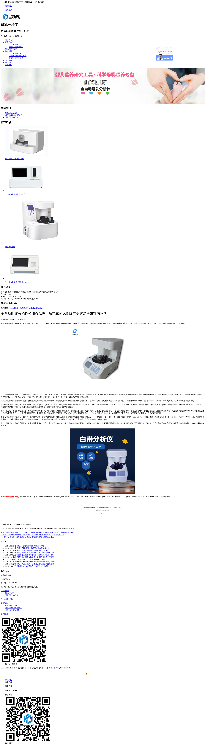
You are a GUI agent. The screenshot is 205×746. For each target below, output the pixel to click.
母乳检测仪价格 (11, 49)
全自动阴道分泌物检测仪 (29, 532)
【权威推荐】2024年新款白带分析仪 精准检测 (30, 566)
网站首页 (8, 40)
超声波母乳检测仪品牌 (17, 56)
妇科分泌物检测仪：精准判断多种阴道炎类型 (30, 559)
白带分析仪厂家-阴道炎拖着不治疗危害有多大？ (31, 548)
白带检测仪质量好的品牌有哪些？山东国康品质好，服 (33, 553)
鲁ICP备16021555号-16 (62, 668)
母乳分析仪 (9, 42)
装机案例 (8, 60)
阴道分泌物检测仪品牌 (65, 532)
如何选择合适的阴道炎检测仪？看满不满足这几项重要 (33, 557)
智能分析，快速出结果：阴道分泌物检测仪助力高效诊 (33, 564)
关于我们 (8, 62)
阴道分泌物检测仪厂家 (47, 532)
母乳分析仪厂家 (15, 53)
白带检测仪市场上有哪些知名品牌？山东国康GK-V (32, 550)
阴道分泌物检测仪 (16, 47)
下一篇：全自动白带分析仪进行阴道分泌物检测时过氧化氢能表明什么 (27, 537)
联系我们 (8, 10)
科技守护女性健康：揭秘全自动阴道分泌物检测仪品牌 (33, 562)
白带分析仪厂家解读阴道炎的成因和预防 (28, 546)
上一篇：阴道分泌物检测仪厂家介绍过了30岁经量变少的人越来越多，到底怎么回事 (32, 535)
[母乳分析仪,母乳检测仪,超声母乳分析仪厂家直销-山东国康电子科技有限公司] (11, 19)
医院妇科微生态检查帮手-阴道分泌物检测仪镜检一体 (33, 555)
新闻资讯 (8, 51)
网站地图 (8, 6)
